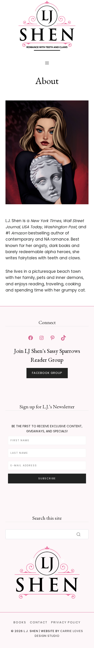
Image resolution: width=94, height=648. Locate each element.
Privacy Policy (66, 622)
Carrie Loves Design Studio (59, 633)
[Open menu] (47, 63)
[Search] (78, 534)
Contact (38, 622)
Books (19, 622)
